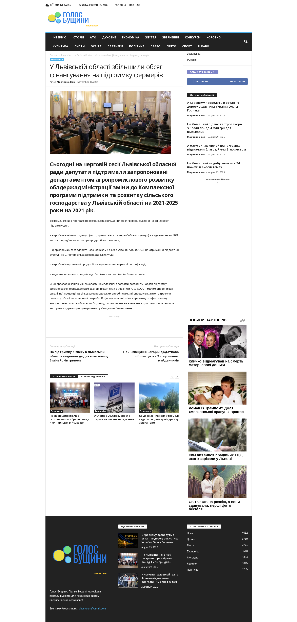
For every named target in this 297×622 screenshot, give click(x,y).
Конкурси (192, 37)
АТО (93, 37)
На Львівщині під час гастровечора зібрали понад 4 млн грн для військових (69, 419)
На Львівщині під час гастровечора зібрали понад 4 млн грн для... (156, 558)
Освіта (96, 46)
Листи (79, 46)
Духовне (109, 37)
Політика (136, 46)
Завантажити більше (217, 179)
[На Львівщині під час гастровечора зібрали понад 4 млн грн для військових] (70, 398)
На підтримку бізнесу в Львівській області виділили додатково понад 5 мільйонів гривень (79, 356)
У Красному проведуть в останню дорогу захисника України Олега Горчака (213, 106)
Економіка (130, 37)
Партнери (115, 46)
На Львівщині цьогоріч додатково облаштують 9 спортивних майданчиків (151, 356)
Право (155, 46)
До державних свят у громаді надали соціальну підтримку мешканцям (159, 419)
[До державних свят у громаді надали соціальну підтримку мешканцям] (159, 398)
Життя (150, 37)
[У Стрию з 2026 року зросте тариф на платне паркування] (114, 398)
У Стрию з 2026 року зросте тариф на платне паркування (114, 417)
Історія (78, 37)
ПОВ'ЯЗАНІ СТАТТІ (64, 376)
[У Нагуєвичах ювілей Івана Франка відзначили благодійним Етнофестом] (128, 580)
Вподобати (237, 81)
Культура (60, 46)
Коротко (213, 37)
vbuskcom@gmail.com (92, 608)
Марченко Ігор (66, 81)
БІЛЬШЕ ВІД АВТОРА (93, 376)
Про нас (134, 4)
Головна (120, 4)
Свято (171, 46)
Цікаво (203, 46)
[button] (245, 41)
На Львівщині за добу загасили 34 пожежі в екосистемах (213, 165)
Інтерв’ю (59, 37)
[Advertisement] (114, 326)
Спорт (187, 46)
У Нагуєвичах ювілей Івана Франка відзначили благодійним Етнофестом (216, 147)
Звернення (170, 37)
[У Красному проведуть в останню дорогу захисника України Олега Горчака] (128, 540)
